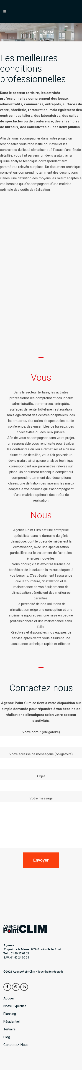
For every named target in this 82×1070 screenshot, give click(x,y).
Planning (9, 1014)
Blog (6, 1037)
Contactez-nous (15, 1045)
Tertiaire (9, 1029)
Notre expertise (14, 1006)
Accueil (8, 998)
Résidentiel (11, 1022)
